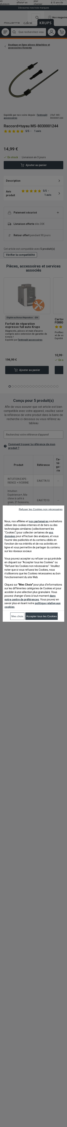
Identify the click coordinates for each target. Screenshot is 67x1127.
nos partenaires (39, 521)
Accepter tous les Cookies (41, 616)
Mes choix (17, 616)
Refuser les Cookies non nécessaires (41, 509)
